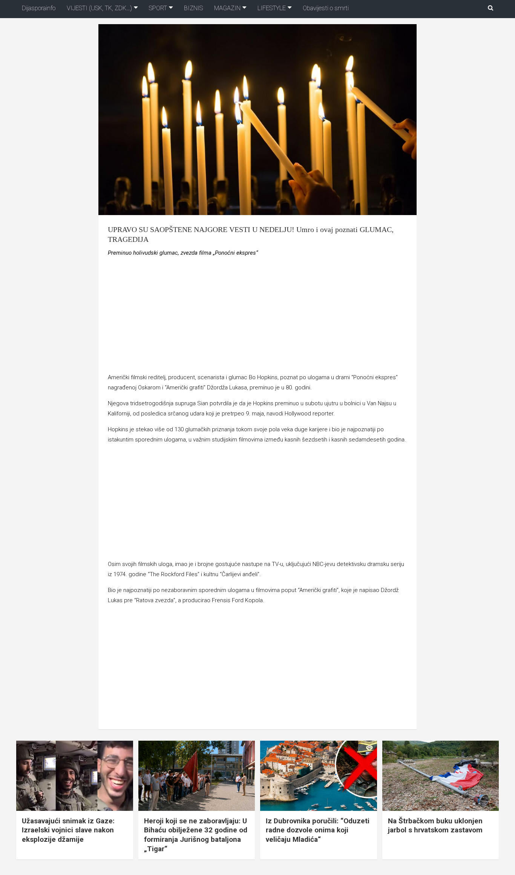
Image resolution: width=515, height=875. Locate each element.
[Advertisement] (257, 316)
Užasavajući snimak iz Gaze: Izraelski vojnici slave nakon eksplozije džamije (68, 830)
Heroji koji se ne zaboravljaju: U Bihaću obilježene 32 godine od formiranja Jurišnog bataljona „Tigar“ (195, 835)
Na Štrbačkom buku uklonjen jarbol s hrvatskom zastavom (435, 826)
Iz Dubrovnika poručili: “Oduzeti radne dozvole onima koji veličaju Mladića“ (317, 830)
